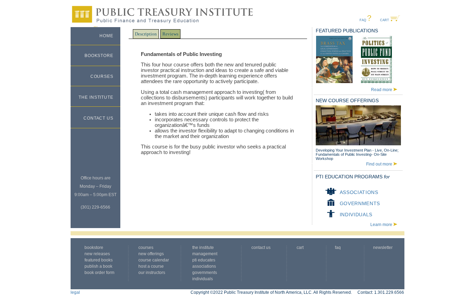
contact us (98, 118)
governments (360, 203)
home (106, 35)
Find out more (379, 164)
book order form (99, 272)
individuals (356, 214)
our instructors (151, 272)
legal (75, 292)
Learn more (381, 224)
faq (363, 20)
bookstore (98, 55)
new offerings (151, 253)
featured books (98, 260)
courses (101, 76)
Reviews (170, 34)
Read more (381, 89)
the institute (96, 97)
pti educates (203, 260)
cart (384, 20)
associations (359, 192)
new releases (97, 253)
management (204, 253)
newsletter (384, 247)
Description (146, 34)
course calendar (153, 260)
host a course (151, 266)
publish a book (98, 266)
